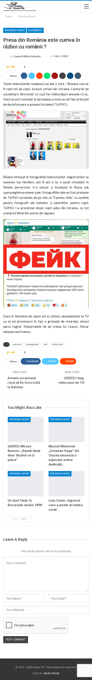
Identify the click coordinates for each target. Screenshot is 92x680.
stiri (45, 344)
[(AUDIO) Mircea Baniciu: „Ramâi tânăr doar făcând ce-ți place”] (25, 429)
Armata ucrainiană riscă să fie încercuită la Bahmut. (23, 382)
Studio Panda (51, 673)
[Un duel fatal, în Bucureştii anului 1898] (25, 483)
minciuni (17, 344)
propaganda (33, 344)
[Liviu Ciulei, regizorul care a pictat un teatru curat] (66, 483)
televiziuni (57, 344)
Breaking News (15, 30)
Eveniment (35, 30)
